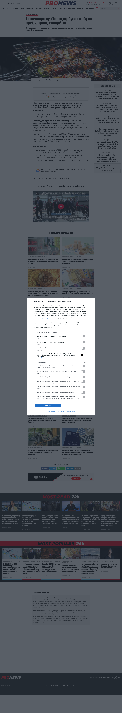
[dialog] (61, 356)
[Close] (92, 301)
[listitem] (61, 332)
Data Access (61, 411)
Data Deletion (51, 411)
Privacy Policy (71, 411)
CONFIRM (48, 405)
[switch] (83, 336)
